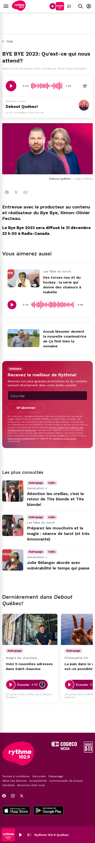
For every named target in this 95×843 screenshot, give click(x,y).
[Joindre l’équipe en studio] (69, 6)
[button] (20, 834)
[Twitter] (16, 192)
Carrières (8, 785)
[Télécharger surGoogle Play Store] (48, 811)
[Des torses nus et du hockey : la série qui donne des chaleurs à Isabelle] (24, 278)
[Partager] (85, 86)
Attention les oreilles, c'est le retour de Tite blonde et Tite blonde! (55, 499)
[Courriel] (25, 192)
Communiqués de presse (66, 780)
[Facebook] (6, 192)
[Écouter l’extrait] (11, 86)
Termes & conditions (16, 776)
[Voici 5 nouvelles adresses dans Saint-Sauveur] (29, 629)
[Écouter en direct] (52, 6)
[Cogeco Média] (64, 749)
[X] (21, 796)
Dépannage (55, 776)
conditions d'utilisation (64, 438)
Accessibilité (38, 780)
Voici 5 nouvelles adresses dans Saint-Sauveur (29, 666)
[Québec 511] (88, 751)
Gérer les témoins (14, 780)
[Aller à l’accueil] (19, 10)
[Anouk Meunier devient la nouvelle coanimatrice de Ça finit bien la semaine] (24, 338)
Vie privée (39, 776)
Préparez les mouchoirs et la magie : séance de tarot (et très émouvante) (58, 533)
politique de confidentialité (21, 438)
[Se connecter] (88, 6)
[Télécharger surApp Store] (16, 811)
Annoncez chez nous (31, 785)
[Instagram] (13, 796)
